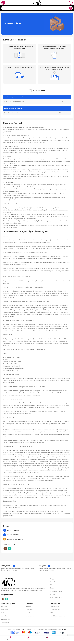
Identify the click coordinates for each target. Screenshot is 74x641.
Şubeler (52, 585)
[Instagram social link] (5, 548)
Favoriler (28, 613)
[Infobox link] (8, 566)
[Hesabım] (3, 3)
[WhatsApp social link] (9, 548)
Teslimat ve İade (55, 610)
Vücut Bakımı (5, 622)
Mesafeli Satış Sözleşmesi (57, 616)
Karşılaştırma (29, 610)
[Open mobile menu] (71, 3)
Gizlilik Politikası (54, 606)
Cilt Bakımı (4, 606)
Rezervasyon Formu (56, 591)
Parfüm (3, 613)
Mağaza (52, 594)
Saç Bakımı (4, 616)
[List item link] (37, 530)
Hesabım (28, 606)
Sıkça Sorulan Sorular (56, 597)
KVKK (51, 613)
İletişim (52, 588)
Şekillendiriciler (5, 619)
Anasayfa (52, 582)
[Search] (70, 8)
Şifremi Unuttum (30, 616)
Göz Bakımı (4, 610)
